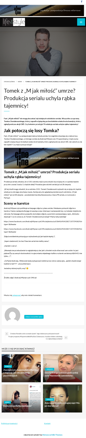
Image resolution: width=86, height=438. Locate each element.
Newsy (20, 81)
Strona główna (9, 81)
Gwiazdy (50, 369)
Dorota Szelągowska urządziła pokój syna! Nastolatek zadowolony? (61, 374)
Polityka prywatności (9, 423)
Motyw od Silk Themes (52, 435)
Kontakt (47, 423)
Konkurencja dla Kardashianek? (17, 406)
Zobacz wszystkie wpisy (33, 317)
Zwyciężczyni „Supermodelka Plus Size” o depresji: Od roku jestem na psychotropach (21, 373)
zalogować (16, 295)
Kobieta (8, 366)
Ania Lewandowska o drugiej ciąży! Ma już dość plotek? (62, 404)
